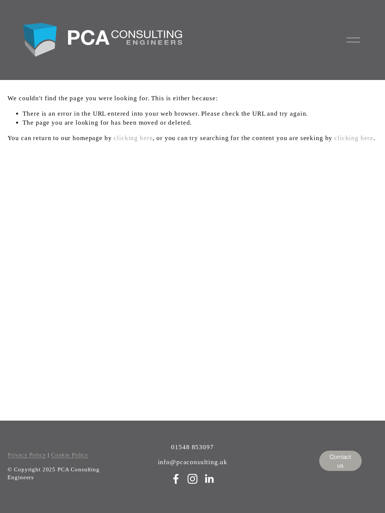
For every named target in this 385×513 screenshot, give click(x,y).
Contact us (340, 460)
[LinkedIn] (209, 479)
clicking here (133, 138)
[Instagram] (192, 479)
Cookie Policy (69, 454)
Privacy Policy (27, 454)
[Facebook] (176, 479)
